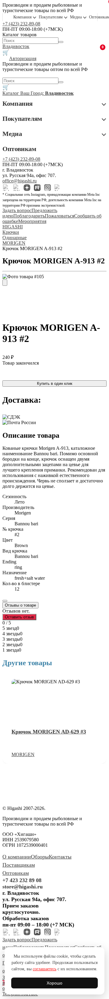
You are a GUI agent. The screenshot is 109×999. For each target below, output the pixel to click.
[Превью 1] (4, 282)
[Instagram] (47, 188)
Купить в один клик (54, 383)
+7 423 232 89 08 (21, 880)
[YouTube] (58, 188)
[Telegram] (6, 188)
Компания (22, 17)
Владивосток (15, 46)
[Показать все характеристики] (4, 601)
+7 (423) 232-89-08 (21, 23)
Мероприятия (32, 221)
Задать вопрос (16, 210)
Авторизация (22, 58)
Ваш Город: (47, 93)
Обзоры (40, 857)
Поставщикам (18, 865)
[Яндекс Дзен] (27, 188)
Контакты (60, 857)
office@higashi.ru (19, 180)
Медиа (76, 17)
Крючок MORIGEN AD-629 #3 (49, 732)
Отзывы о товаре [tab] (20, 605)
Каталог (11, 93)
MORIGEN (23, 754)
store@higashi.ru (22, 887)
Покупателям (51, 17)
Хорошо (54, 983)
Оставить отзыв (19, 617)
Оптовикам (19, 149)
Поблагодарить (29, 215)
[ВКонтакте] (17, 188)
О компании (16, 857)
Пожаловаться (59, 215)
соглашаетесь (44, 969)
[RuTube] (37, 188)
